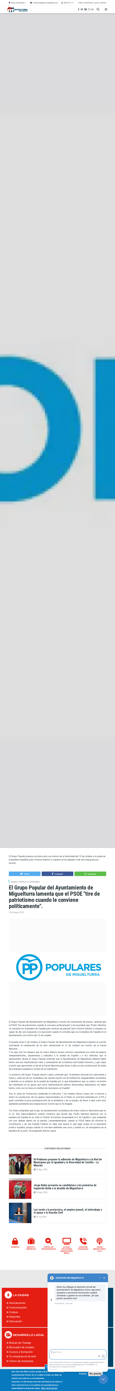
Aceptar (83, 1373)
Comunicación (18, 1307)
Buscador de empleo (21, 1347)
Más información (49, 1388)
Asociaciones (17, 1302)
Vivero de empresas (21, 1361)
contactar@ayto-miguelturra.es (45, 3)
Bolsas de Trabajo (20, 1342)
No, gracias (95, 1373)
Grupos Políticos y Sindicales (25, 881)
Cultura (13, 1312)
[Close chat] (103, 1379)
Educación (15, 1321)
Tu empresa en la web (22, 1356)
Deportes (14, 1316)
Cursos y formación (21, 1351)
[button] (24, 874)
